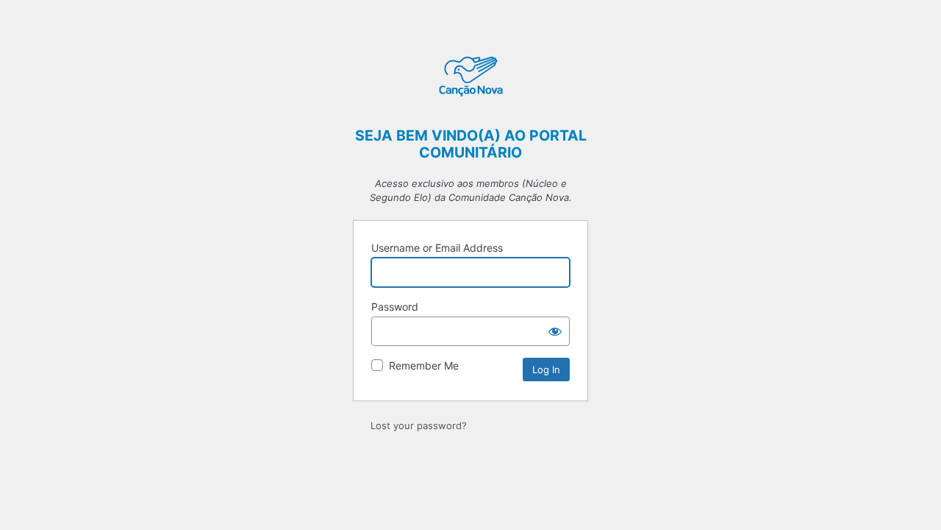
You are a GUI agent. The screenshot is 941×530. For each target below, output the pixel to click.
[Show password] (555, 331)
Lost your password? (419, 425)
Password (394, 306)
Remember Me (424, 365)
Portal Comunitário (470, 78)
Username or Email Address (437, 247)
